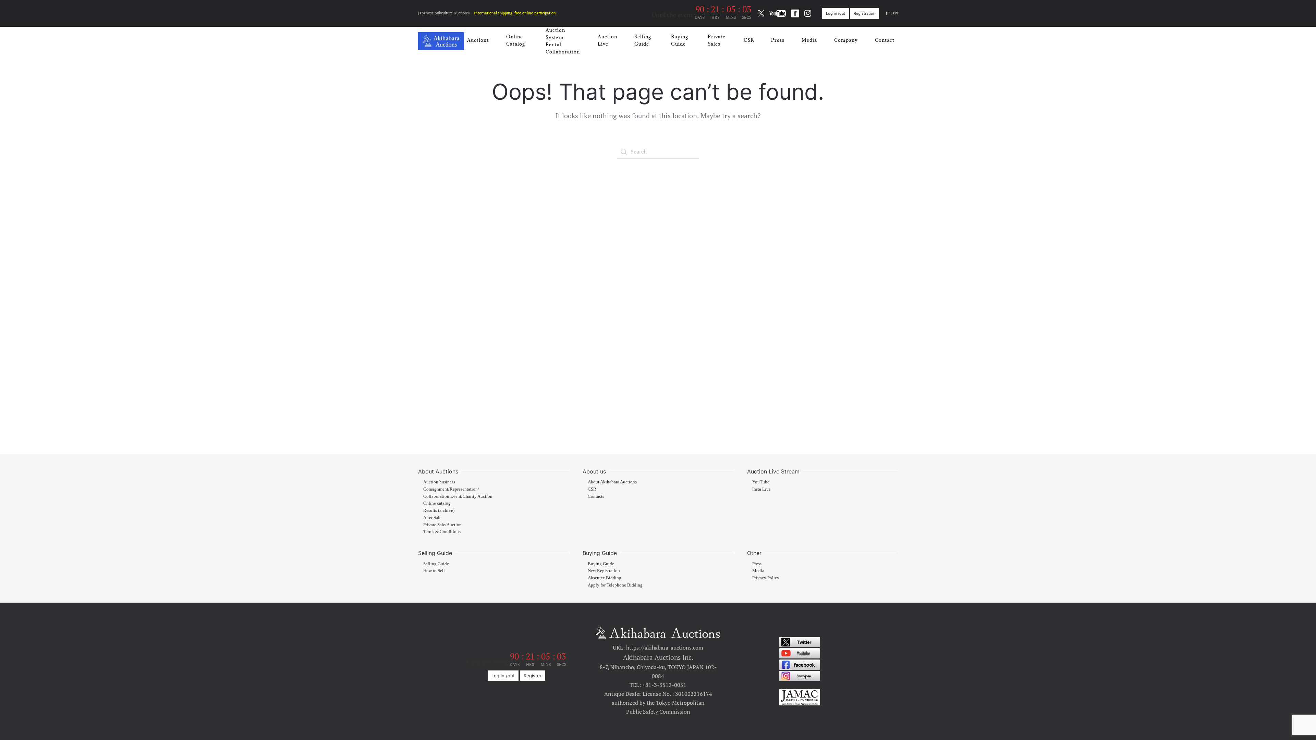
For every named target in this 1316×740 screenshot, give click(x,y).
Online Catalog (515, 40)
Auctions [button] (478, 40)
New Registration (604, 570)
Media (809, 40)
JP (888, 13)
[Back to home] (441, 41)
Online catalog (437, 503)
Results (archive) (438, 510)
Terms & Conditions (442, 531)
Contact (884, 40)
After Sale (432, 517)
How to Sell (434, 570)
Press (777, 40)
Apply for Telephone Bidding (615, 585)
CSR (749, 40)
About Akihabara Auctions (612, 482)
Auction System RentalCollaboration (563, 41)
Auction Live (607, 40)
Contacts (596, 496)
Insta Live (761, 489)
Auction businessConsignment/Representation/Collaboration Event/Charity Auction (457, 489)
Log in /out (835, 13)
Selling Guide (642, 40)
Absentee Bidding (604, 578)
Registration (864, 13)
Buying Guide (679, 40)
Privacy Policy (765, 578)
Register (532, 675)
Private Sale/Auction (442, 524)
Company (846, 40)
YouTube (760, 482)
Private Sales (717, 40)
